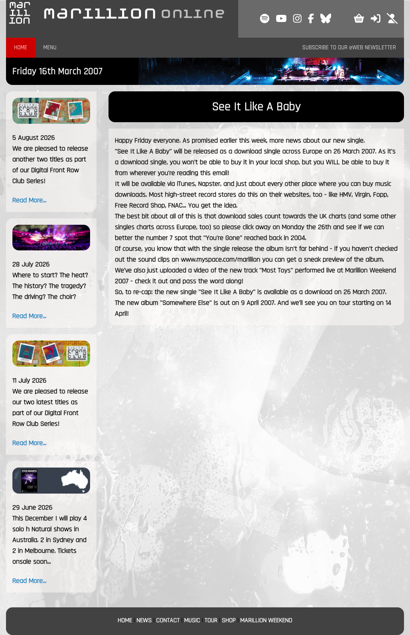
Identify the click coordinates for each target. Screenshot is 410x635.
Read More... (29, 200)
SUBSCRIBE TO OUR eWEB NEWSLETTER (349, 47)
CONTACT (168, 620)
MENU (49, 47)
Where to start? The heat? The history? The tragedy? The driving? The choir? (50, 285)
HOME (20, 47)
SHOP (229, 620)
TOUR (211, 620)
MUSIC (192, 620)
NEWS (144, 620)
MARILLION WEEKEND (266, 620)
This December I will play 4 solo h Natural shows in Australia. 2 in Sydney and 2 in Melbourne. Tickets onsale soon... (49, 540)
